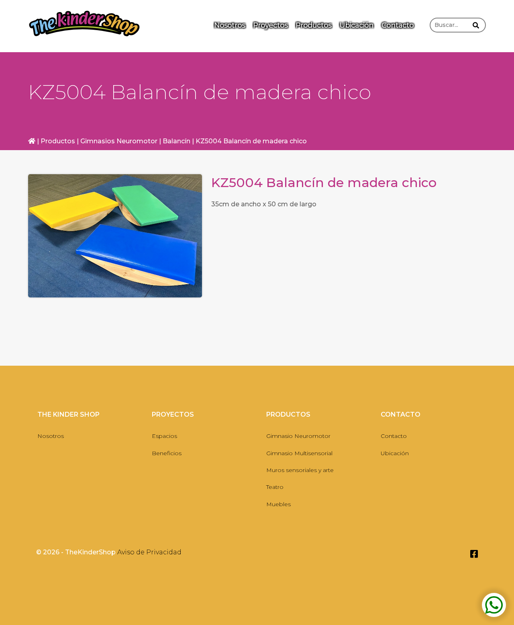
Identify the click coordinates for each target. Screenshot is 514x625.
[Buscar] (476, 24)
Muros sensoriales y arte (300, 470)
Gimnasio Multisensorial (299, 453)
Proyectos (270, 25)
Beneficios (167, 453)
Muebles (278, 504)
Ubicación (356, 25)
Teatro (275, 487)
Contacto (397, 25)
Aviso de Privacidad (149, 552)
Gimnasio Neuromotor (298, 436)
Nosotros (229, 25)
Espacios (164, 436)
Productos (313, 25)
